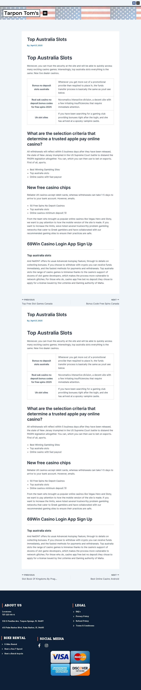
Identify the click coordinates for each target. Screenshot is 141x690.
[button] (45, 13)
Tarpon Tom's (21, 13)
